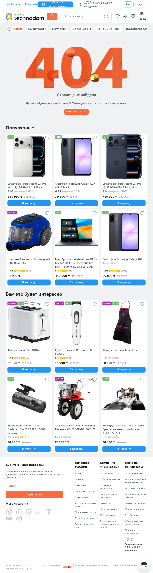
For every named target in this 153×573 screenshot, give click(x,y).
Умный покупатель (135, 503)
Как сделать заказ (135, 473)
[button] (117, 16)
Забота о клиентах (110, 479)
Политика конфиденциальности (128, 565)
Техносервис (82, 497)
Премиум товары (134, 509)
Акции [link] (17, 29)
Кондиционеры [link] (108, 29)
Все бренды (131, 515)
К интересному (76, 111)
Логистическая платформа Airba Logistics (109, 524)
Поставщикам (107, 515)
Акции (78, 473)
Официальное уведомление (91, 565)
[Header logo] (24, 16)
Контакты (105, 503)
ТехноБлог (81, 485)
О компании (106, 473)
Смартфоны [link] (37, 29)
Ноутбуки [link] (59, 29)
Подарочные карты (85, 512)
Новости (79, 479)
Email (12, 485)
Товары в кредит (84, 518)
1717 (129, 540)
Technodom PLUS (84, 491)
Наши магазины (108, 509)
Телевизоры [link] (82, 29)
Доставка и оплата (135, 488)
